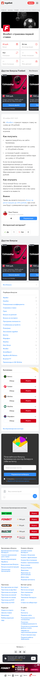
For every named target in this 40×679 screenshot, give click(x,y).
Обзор (11, 381)
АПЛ (22, 600)
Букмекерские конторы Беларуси (10, 551)
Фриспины (24, 570)
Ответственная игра (28, 635)
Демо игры (25, 577)
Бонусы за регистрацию (10, 567)
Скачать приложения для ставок (9, 556)
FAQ (2, 620)
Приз (20, 311)
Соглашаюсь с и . (21, 480)
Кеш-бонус (20, 345)
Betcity (20, 335)
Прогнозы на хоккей (8, 595)
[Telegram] (20, 652)
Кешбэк (20, 301)
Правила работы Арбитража (27, 638)
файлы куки (18, 660)
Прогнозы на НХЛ (7, 602)
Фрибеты (4, 562)
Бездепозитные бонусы (9, 564)
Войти (31, 3)
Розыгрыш (20, 328)
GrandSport (20, 352)
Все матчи (24, 587)
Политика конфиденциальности (29, 623)
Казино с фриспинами (29, 557)
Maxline (20, 342)
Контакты (24, 613)
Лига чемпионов (27, 592)
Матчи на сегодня (27, 590)
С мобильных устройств (20, 325)
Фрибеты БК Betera (20, 355)
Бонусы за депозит (20, 314)
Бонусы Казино (26, 568)
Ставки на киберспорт (29, 602)
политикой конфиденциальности (25, 479)
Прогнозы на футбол (8, 590)
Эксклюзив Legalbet (20, 331)
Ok (33, 658)
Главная (3, 10)
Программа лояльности (20, 321)
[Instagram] (15, 652)
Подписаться (28, 218)
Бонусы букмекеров (8, 559)
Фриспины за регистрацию (26, 573)
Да (10, 232)
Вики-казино (25, 565)
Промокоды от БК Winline (20, 362)
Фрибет (20, 297)
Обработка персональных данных (29, 631)
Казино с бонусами (28, 555)
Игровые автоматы (28, 580)
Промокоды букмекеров (5, 570)
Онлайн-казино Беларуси (26, 551)
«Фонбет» (10, 122)
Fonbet (16, 10)
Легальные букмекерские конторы (14, 508)
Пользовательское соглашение (28, 618)
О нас (23, 610)
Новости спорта (7, 610)
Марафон (20, 338)
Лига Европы (25, 595)
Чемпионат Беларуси (28, 597)
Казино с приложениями (30, 563)
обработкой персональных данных (18, 481)
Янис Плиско (13, 212)
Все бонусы (33, 71)
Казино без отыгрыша (29, 560)
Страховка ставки (20, 308)
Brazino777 (20, 359)
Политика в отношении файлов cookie (29, 627)
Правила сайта (26, 615)
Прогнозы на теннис (8, 597)
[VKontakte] (24, 652)
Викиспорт (5, 615)
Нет (25, 232)
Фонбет (20, 348)
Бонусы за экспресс (20, 318)
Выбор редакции (7, 618)
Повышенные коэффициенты (20, 304)
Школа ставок (6, 613)
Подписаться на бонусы (20, 474)
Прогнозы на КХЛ (7, 600)
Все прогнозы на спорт (9, 587)
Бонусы (10, 10)
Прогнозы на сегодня (9, 592)
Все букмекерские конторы (13, 429)
